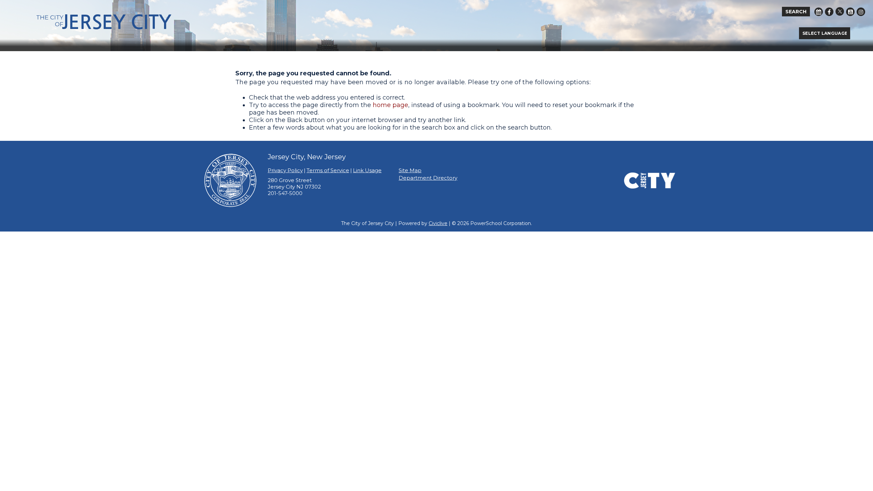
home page (390, 105)
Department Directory (428, 178)
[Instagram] (861, 12)
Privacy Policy (285, 170)
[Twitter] (839, 11)
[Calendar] (818, 12)
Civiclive (438, 223)
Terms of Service (328, 170)
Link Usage (367, 170)
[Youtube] (850, 12)
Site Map (410, 170)
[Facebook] (829, 12)
